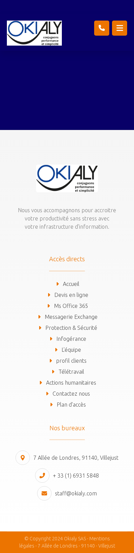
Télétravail (71, 372)
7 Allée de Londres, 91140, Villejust (76, 458)
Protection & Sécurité (71, 328)
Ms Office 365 (71, 306)
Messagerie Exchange (71, 317)
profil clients (71, 361)
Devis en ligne (71, 295)
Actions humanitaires (71, 383)
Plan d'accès (71, 404)
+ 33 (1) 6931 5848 (76, 475)
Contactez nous (71, 393)
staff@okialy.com (76, 493)
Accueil (71, 284)
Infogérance (71, 339)
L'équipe (71, 350)
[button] (119, 28)
